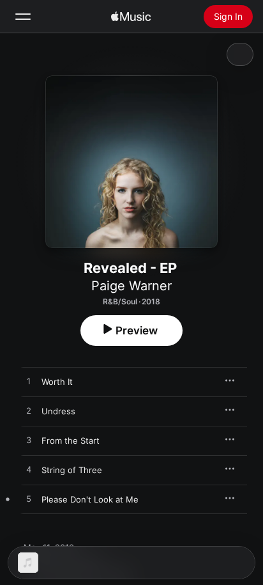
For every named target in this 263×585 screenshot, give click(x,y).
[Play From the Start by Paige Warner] (28, 440)
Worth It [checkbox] (57, 382)
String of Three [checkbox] (71, 470)
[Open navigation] (23, 17)
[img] (131, 16)
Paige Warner (131, 285)
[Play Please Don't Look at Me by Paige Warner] (28, 499)
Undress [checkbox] (58, 411)
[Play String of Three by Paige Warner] (28, 470)
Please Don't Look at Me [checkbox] (90, 499)
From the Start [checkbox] (70, 440)
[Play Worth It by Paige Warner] (28, 381)
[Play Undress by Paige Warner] (28, 411)
